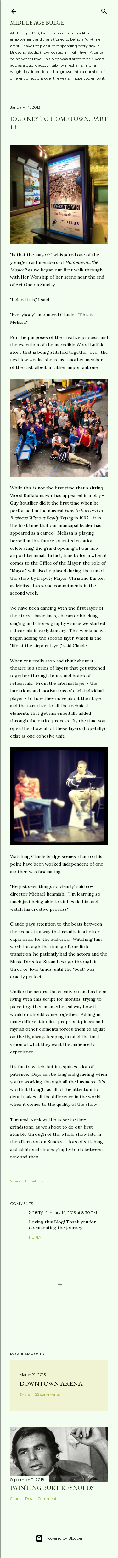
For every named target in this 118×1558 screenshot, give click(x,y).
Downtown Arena (51, 1383)
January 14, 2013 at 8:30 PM (71, 1212)
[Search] (104, 10)
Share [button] (15, 1181)
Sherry (36, 1212)
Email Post (35, 1181)
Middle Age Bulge (37, 22)
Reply (35, 1237)
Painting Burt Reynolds (52, 1488)
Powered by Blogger (64, 1538)
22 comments (47, 1394)
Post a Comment (41, 1498)
